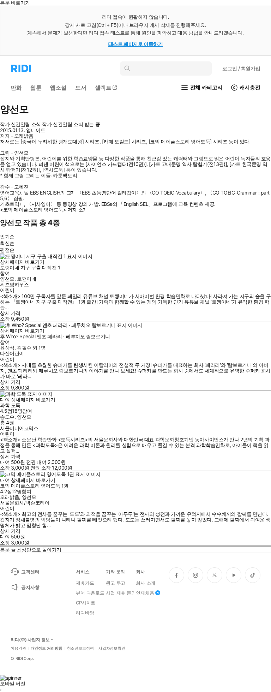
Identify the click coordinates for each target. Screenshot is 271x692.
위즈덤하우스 (14, 284)
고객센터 (30, 571)
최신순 (7, 243)
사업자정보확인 (111, 648)
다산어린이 (12, 353)
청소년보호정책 (80, 648)
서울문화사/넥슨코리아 (24, 503)
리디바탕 (85, 612)
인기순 (7, 236)
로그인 (241, 68)
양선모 (7, 279)
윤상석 (7, 348)
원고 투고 (115, 583)
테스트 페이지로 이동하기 (135, 44)
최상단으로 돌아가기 (39, 550)
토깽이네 (26, 279)
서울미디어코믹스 (19, 428)
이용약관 (18, 648)
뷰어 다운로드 (90, 593)
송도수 (7, 417)
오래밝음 (9, 497)
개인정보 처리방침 (46, 648)
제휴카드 (85, 583)
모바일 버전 (12, 683)
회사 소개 (145, 583)
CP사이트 (85, 603)
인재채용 (145, 593)
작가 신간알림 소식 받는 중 (71, 124)
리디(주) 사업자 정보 (30, 639)
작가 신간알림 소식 (20, 124)
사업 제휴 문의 (121, 593)
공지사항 (30, 587)
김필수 (24, 348)
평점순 (7, 250)
